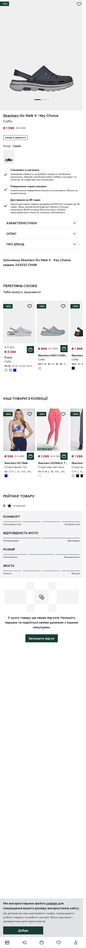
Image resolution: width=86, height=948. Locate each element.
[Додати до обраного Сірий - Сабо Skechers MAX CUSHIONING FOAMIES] (63, 306)
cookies (51, 903)
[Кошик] (42, 943)
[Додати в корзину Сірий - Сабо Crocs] (30, 349)
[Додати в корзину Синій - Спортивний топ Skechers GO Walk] (30, 456)
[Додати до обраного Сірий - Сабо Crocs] (30, 306)
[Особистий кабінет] (76, 943)
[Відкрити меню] (24, 943)
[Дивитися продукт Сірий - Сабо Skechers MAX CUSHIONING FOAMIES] (53, 322)
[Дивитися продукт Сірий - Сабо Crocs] (19, 322)
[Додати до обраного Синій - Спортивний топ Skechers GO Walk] (30, 414)
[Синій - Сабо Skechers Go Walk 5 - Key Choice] (8, 157)
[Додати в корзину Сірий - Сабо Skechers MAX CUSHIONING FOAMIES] (64, 348)
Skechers (11, 115)
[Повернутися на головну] (7, 943)
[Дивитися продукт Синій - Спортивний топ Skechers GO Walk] (19, 430)
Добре (23, 930)
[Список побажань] (59, 943)
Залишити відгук (42, 638)
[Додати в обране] (79, 4)
